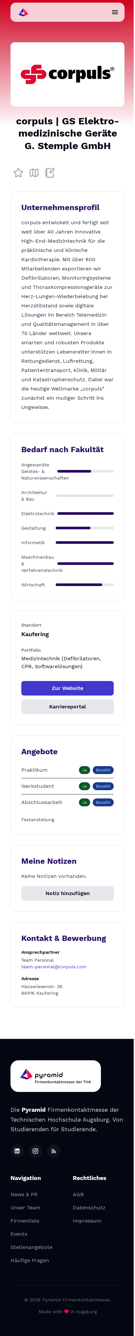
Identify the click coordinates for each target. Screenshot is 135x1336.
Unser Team (25, 1207)
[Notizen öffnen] (50, 173)
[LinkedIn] (17, 1151)
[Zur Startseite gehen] (23, 12)
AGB (78, 1194)
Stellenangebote (31, 1247)
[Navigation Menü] (115, 12)
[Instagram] (35, 1151)
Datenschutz (89, 1207)
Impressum (87, 1221)
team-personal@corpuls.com (53, 966)
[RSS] (53, 1151)
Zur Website (67, 688)
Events (18, 1234)
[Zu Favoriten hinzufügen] (18, 173)
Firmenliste (24, 1221)
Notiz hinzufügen (68, 893)
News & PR (24, 1194)
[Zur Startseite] (55, 1076)
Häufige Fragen (29, 1260)
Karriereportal (67, 706)
